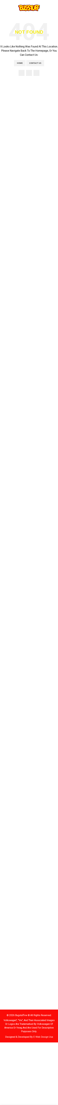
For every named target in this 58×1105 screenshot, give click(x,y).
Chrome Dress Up (11, 723)
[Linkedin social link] (36, 73)
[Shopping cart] (54, 8)
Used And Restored (40, 729)
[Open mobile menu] (4, 8)
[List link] (29, 622)
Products (7, 656)
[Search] (49, 8)
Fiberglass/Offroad (41, 712)
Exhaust (35, 701)
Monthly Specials (12, 662)
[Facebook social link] (22, 73)
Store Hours (9, 679)
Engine (5, 734)
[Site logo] (29, 7)
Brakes (6, 706)
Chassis (6, 717)
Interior (34, 717)
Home (20, 63)
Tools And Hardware (41, 723)
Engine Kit (7, 740)
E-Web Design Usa (43, 1036)
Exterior (35, 706)
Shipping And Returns (13, 684)
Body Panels (9, 701)
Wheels (34, 734)
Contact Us (35, 63)
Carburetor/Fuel (11, 712)
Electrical (8, 729)
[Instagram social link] (29, 73)
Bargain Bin (8, 667)
